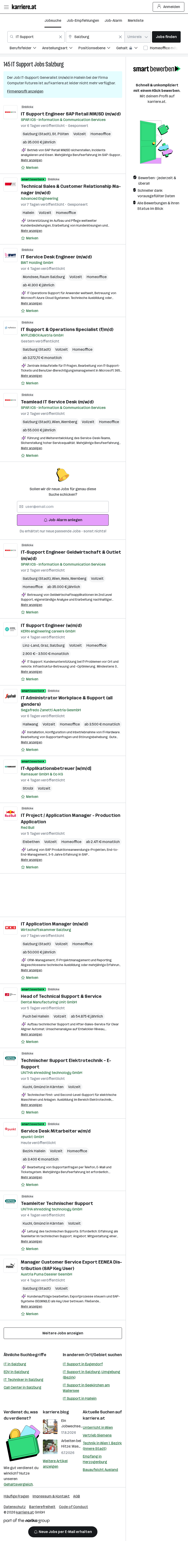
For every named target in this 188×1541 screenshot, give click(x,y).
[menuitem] (26, 49)
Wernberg (69, 422)
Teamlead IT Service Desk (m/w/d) (57, 402)
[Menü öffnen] (6, 7)
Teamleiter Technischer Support (57, 1203)
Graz (45, 645)
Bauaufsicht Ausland (100, 1469)
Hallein (28, 213)
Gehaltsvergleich (18, 1484)
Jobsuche (52, 20)
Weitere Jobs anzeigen (62, 1333)
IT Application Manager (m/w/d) (54, 924)
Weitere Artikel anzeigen (55, 1464)
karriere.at (94, 1418)
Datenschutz (15, 1507)
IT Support (22, 64)
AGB (76, 1496)
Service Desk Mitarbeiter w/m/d (56, 1131)
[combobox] (36, 37)
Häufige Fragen (16, 1496)
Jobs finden (166, 37)
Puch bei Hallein (36, 1016)
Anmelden (171, 7)
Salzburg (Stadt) (37, 134)
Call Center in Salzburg (22, 1387)
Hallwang (30, 724)
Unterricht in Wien (98, 1427)
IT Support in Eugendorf (83, 1364)
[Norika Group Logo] (27, 1522)
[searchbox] (63, 506)
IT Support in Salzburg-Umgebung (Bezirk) (91, 1375)
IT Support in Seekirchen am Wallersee (86, 1388)
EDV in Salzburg (16, 1372)
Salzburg (54, 64)
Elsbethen (31, 842)
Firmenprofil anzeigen (25, 91)
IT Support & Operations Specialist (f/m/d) (67, 329)
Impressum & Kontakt (51, 1496)
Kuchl (28, 1087)
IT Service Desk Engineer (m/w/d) (56, 257)
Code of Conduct (73, 1507)
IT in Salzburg (15, 1364)
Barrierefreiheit (42, 1507)
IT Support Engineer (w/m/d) (51, 625)
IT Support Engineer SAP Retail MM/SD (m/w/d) (71, 114)
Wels (65, 578)
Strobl (28, 788)
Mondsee (31, 277)
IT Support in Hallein (80, 1398)
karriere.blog (56, 1412)
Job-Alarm (113, 20)
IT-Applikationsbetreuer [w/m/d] (56, 768)
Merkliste (136, 20)
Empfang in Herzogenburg (95, 1459)
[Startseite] (25, 7)
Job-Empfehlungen (83, 20)
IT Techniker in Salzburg (23, 1379)
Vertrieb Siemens (97, 1435)
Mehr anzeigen (31, 160)
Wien (56, 422)
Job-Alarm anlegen (65, 520)
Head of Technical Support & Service (61, 996)
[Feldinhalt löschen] (60, 37)
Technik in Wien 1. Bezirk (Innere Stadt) (102, 1446)
